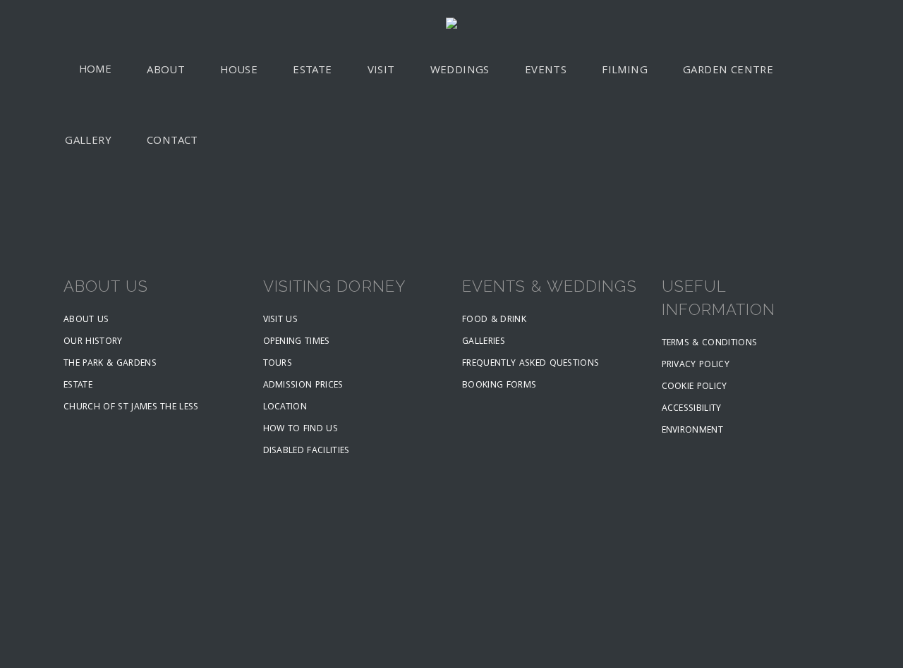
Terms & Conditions (710, 343)
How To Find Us (301, 429)
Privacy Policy (696, 365)
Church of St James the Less (131, 407)
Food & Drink (494, 320)
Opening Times (296, 342)
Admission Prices (303, 385)
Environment (693, 430)
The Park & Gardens (110, 364)
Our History (93, 342)
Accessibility (692, 409)
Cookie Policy (694, 387)
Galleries (483, 342)
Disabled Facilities (306, 451)
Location (285, 407)
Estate (77, 385)
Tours (278, 364)
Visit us (280, 320)
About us (86, 320)
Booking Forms (499, 385)
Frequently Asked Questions (530, 364)
